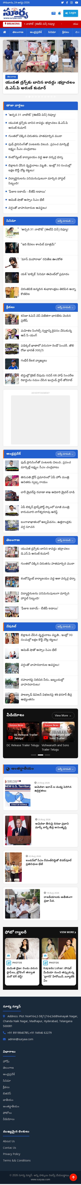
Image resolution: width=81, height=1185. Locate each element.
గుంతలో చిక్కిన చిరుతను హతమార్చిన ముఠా (35, 136)
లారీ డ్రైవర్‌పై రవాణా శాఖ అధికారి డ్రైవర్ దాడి (48, 492)
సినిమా (52, 32)
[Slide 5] (39, 97)
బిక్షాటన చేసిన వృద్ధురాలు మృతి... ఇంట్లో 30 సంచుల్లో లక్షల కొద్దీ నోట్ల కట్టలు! (39, 168)
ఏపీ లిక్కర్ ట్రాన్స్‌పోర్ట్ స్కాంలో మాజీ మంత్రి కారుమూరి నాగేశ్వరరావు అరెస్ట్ (45, 509)
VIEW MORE (68, 933)
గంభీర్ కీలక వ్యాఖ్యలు (34, 361)
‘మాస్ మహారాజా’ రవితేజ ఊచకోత (42, 260)
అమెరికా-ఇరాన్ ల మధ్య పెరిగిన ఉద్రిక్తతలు (52, 789)
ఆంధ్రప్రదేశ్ (36, 32)
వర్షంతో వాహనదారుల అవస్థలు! (27, 208)
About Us (9, 1142)
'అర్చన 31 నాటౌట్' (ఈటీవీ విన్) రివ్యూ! (26, 24)
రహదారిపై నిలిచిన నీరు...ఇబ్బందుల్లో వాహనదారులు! (42, 682)
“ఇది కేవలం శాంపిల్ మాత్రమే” (38, 245)
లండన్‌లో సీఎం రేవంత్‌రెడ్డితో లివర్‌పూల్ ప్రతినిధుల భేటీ (48, 863)
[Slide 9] (51, 97)
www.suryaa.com (40, 1179)
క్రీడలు (65, 32)
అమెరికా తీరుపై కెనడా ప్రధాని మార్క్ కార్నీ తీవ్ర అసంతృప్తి (52, 826)
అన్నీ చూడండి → (66, 221)
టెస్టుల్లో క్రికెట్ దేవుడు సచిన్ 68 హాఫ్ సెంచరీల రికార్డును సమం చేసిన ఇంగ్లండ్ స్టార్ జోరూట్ (47, 378)
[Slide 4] (36, 97)
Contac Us (9, 1148)
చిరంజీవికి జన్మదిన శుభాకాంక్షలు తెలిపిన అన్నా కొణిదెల (48, 291)
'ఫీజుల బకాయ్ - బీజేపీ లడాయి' (27, 192)
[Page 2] (40, 754)
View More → (63, 715)
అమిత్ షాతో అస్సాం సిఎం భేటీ (26, 200)
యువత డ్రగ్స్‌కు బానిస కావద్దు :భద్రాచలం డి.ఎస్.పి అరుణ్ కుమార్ (38, 125)
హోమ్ (6, 1062)
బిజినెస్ (7, 1094)
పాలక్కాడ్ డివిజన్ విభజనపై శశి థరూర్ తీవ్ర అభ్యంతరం (46, 697)
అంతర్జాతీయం (11, 1107)
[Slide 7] (45, 97)
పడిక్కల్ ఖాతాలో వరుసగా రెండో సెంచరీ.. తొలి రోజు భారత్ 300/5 (47, 348)
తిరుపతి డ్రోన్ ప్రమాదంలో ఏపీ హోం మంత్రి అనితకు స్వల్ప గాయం (45, 480)
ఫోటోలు (7, 1113)
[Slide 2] (29, 97)
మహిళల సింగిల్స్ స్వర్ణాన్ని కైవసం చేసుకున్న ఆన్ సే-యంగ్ (46, 333)
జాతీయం (8, 1100)
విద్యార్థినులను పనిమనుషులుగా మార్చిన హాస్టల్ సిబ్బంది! (36, 181)
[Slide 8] (48, 97)
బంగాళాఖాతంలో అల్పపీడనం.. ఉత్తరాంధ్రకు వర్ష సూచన (46, 524)
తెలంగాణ (18, 32)
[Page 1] (33, 754)
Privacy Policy (11, 1154)
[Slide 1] (26, 97)
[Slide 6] (42, 97)
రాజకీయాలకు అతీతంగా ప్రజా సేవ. (58, 899)
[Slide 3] (33, 97)
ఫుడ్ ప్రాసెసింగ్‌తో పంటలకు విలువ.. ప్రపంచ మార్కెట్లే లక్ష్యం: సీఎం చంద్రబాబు (38, 147)
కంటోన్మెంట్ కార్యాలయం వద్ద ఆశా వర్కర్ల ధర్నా (35, 158)
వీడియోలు (9, 1119)
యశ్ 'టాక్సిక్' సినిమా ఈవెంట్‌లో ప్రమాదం (45, 274)
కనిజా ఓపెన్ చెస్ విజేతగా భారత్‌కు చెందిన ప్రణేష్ (46, 318)
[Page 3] (47, 754)
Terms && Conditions (17, 1161)
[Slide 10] (55, 97)
